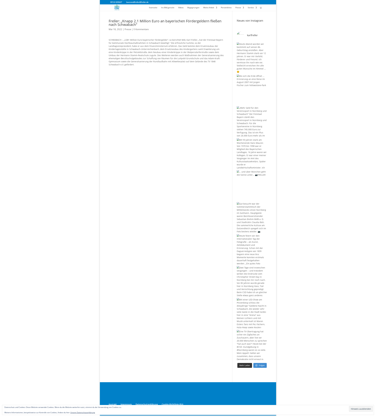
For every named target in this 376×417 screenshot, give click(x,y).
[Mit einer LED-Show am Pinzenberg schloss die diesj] (252, 313)
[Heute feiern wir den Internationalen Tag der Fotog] (252, 249)
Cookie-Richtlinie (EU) (172, 404)
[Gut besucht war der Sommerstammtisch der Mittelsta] (252, 217)
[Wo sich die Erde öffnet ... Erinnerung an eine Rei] (252, 89)
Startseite (153, 8)
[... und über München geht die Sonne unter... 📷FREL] (252, 185)
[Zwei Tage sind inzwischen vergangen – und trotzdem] (252, 281)
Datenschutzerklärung (147, 404)
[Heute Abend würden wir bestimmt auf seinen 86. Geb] (252, 57)
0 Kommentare (141, 29)
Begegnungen (193, 8)
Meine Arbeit (208, 8)
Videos (181, 8)
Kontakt (113, 404)
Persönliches (226, 8)
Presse (238, 8)
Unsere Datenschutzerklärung (82, 412)
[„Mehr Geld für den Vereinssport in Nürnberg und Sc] (252, 121)
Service (251, 8)
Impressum (126, 404)
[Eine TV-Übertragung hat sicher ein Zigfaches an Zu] (252, 345)
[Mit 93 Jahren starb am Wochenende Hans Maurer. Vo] (252, 153)
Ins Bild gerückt (167, 8)
